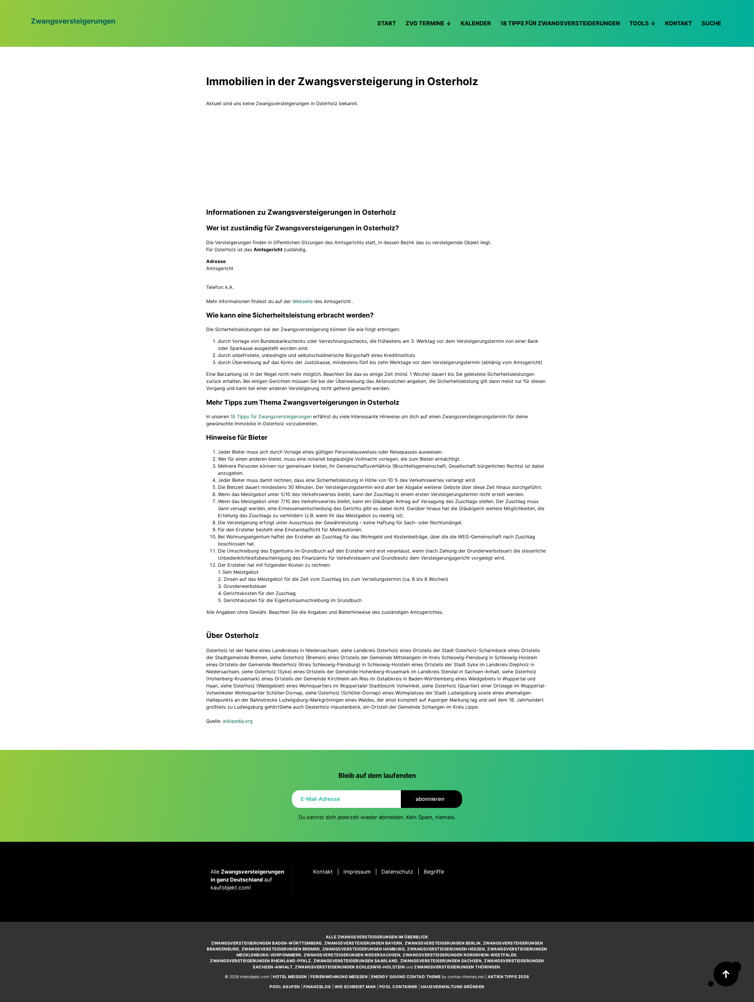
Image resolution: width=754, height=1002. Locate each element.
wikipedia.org (238, 721)
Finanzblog (317, 986)
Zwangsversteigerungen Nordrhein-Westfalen (460, 955)
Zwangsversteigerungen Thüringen (457, 967)
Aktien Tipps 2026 (508, 976)
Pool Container (398, 986)
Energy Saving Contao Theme (406, 976)
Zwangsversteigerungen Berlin (443, 943)
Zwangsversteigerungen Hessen (446, 949)
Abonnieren (430, 799)
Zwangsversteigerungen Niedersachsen (352, 955)
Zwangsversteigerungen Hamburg (363, 949)
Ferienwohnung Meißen (339, 976)
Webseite (302, 301)
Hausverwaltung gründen (453, 986)
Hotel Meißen (290, 976)
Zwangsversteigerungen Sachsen (441, 960)
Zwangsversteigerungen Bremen (281, 949)
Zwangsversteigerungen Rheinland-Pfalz (260, 960)
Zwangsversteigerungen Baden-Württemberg (266, 943)
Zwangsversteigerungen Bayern (363, 943)
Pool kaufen (284, 986)
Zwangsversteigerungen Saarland (355, 960)
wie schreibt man (355, 986)
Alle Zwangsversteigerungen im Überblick (377, 937)
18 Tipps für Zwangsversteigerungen (271, 416)
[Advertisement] (377, 151)
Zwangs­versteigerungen (73, 21)
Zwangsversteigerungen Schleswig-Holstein (350, 967)
